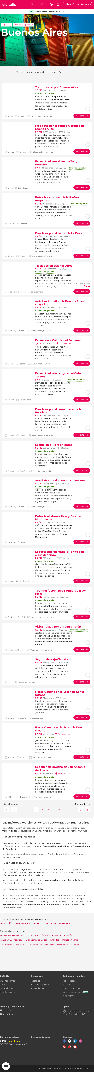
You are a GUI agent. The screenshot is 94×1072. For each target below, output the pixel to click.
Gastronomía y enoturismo (13, 945)
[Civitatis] (9, 4)
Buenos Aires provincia (23, 25)
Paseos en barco (70, 940)
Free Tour (34, 935)
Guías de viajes (38, 988)
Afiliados (67, 984)
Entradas (54, 940)
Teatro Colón (6, 923)
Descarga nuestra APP (12, 1006)
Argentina (6, 25)
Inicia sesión (69, 4)
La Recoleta (64, 923)
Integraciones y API (72, 992)
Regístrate (86, 4)
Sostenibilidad (7, 988)
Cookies (87, 1068)
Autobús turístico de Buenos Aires (58, 935)
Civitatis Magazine (40, 984)
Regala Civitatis (7, 992)
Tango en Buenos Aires (11, 940)
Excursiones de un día (36, 940)
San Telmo (51, 923)
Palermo (38, 923)
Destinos (35, 981)
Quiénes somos (7, 981)
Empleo (66, 999)
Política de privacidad (73, 1068)
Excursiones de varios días (41, 945)
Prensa (3, 984)
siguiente (80, 809)
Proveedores (69, 981)
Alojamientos (69, 996)
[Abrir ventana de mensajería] (6, 1066)
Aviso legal (58, 1068)
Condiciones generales (43, 1068)
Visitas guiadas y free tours (13, 935)
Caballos (75, 945)
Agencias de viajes (71, 988)
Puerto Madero (23, 923)
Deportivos (62, 945)
